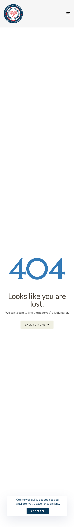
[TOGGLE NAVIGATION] (59, 13)
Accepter (38, 511)
